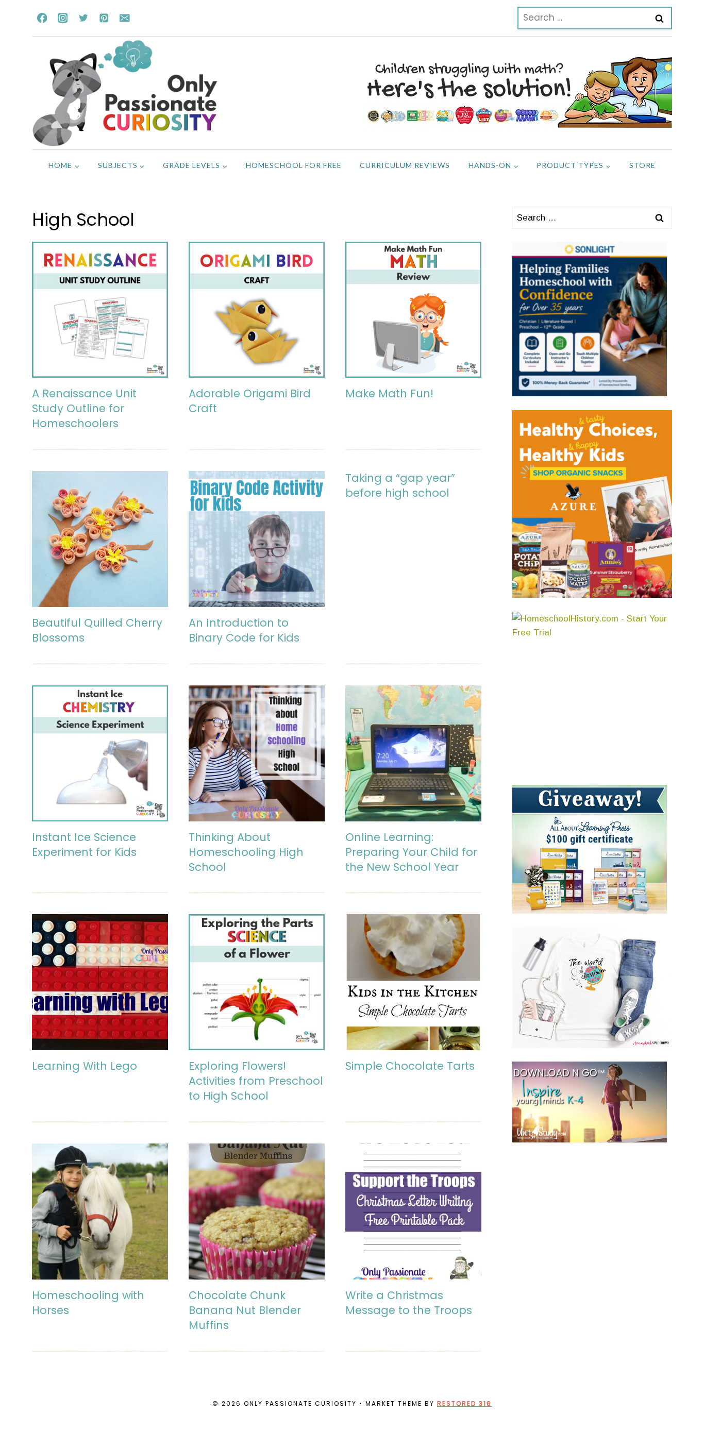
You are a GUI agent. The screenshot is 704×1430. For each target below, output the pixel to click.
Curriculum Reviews (405, 165)
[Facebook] (42, 18)
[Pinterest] (104, 18)
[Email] (124, 18)
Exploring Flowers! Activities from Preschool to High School (256, 1080)
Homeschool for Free (294, 165)
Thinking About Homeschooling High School (246, 852)
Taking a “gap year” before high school (400, 485)
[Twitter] (83, 18)
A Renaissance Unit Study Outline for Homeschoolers (84, 408)
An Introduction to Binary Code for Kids (244, 630)
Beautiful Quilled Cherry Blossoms (97, 630)
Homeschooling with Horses (88, 1303)
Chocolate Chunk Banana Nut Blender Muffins (245, 1310)
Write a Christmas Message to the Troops (408, 1303)
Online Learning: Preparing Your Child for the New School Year (411, 852)
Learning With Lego (84, 1065)
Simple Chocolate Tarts (410, 1065)
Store (642, 165)
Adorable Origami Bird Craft (250, 401)
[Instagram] (63, 18)
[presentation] (100, 310)
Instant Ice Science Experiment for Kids (84, 845)
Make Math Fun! (389, 393)
